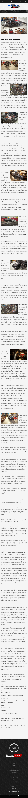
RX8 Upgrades (14, 767)
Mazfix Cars (14, 774)
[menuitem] (14, 763)
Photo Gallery (14, 781)
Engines (14, 772)
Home (14, 763)
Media (14, 779)
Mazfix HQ (5, 182)
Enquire (18, 755)
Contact (14, 788)
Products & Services (14, 770)
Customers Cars (14, 777)
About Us (14, 765)
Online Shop (14, 786)
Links (14, 784)
